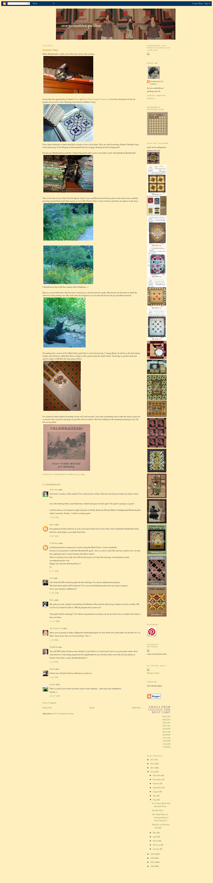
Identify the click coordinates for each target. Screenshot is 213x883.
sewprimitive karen (157, 83)
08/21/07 (166, 716)
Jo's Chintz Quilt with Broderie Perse (161, 805)
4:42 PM (54, 677)
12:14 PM (55, 621)
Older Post (136, 707)
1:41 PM (54, 661)
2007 (152, 862)
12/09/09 (166, 746)
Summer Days (158, 810)
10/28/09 (166, 740)
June (155, 799)
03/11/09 (166, 731)
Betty (52, 524)
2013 (152, 759)
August (156, 791)
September (157, 787)
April (155, 836)
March (156, 840)
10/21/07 (166, 722)
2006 (152, 866)
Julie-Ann (54, 489)
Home (92, 707)
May (155, 832)
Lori (51, 578)
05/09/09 (166, 734)
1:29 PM (54, 640)
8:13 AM (54, 571)
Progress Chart (153, 672)
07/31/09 (166, 737)
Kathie (76, 99)
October (156, 783)
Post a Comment (49, 702)
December (157, 775)
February (157, 844)
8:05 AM (54, 536)
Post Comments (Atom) (64, 713)
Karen (52, 668)
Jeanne (52, 684)
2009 (152, 854)
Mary (52, 599)
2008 (152, 858)
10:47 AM (55, 695)
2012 (152, 763)
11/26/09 (166, 744)
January (156, 848)
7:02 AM (54, 517)
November (157, 779)
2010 (152, 771)
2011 (152, 767)
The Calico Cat (56, 628)
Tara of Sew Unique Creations (95, 99)
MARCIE (53, 647)
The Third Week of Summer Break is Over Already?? (160, 817)
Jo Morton (54, 543)
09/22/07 (166, 719)
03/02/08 (166, 728)
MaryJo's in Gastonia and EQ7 (161, 826)
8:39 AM (54, 592)
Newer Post (47, 707)
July (155, 795)
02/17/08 (166, 725)
